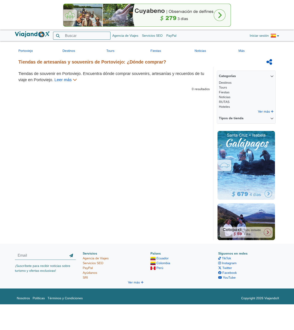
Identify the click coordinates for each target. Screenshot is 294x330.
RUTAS (224, 102)
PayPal (171, 35)
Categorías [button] (227, 76)
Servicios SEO (152, 35)
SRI (85, 277)
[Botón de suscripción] (71, 255)
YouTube (229, 277)
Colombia (162, 263)
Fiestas (155, 51)
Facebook (229, 273)
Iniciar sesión (259, 35)
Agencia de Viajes (125, 35)
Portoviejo (25, 51)
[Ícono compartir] (269, 62)
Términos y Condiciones (65, 298)
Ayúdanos (90, 273)
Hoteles (224, 106)
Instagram (229, 263)
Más (241, 51)
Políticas (39, 298)
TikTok (226, 258)
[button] (275, 36)
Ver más (264, 111)
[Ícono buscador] (57, 36)
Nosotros (23, 298)
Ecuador (162, 258)
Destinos (68, 51)
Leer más (63, 80)
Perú (159, 268)
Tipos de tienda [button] (231, 118)
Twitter (226, 268)
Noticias (200, 51)
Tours (110, 51)
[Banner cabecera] (147, 15)
